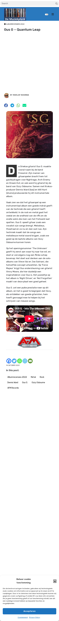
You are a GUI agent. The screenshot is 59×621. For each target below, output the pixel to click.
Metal (33, 377)
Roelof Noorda (21, 95)
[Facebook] (8, 361)
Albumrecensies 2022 (17, 377)
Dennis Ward (12, 382)
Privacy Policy (34, 617)
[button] (55, 581)
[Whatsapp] (19, 361)
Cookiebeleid (23, 617)
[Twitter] (14, 361)
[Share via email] (24, 106)
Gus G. (25, 382)
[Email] (30, 361)
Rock (42, 377)
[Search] (56, 3)
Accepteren (29, 611)
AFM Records (13, 388)
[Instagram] (25, 361)
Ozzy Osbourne (38, 382)
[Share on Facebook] (6, 106)
